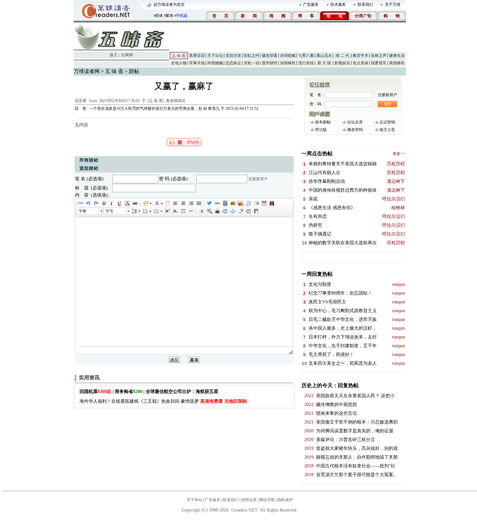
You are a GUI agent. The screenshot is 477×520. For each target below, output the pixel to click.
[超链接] (217, 203)
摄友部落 (269, 55)
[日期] (264, 203)
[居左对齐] (175, 203)
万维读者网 (87, 71)
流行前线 (306, 63)
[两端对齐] (198, 203)
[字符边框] (127, 203)
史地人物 (179, 63)
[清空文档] (167, 203)
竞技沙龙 (233, 55)
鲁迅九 (214, 108)
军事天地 (197, 63)
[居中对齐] (183, 203)
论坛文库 (355, 122)
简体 (159, 15)
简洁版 (321, 129)
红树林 (127, 55)
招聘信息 (249, 500)
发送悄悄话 (175, 100)
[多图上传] (240, 203)
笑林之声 (378, 55)
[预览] (209, 211)
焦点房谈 (360, 63)
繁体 (169, 15)
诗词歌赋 (288, 55)
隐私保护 (285, 500)
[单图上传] (232, 203)
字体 (82, 211)
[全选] (201, 211)
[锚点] (232, 211)
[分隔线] (191, 211)
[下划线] (119, 203)
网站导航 (267, 500)
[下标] (175, 211)
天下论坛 (215, 55)
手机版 (182, 15)
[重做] (95, 203)
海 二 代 (342, 55)
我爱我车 (378, 63)
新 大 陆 (324, 63)
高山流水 (324, 55)
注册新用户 (258, 179)
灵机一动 (251, 63)
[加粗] (103, 203)
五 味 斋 (179, 55)
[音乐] (248, 203)
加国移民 (288, 63)
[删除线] (134, 203)
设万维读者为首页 (169, 4)
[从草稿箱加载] (256, 211)
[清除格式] (240, 211)
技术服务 (338, 4)
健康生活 (397, 55)
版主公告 (387, 129)
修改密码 (355, 129)
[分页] (225, 211)
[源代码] (80, 203)
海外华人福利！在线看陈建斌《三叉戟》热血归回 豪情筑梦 (163, 401)
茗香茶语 (197, 55)
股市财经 (269, 63)
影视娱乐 (342, 63)
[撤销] (88, 203)
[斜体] (111, 203)
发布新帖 (323, 122)
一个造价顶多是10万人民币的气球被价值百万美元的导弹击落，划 (145, 108)
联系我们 (365, 4)
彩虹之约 (251, 55)
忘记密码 (387, 122)
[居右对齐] (191, 203)
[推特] (209, 203)
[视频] (225, 203)
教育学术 (360, 55)
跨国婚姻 (215, 63)
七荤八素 (306, 55)
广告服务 (311, 4)
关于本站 (194, 500)
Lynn (93, 100)
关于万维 (392, 4)
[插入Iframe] (256, 203)
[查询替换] (271, 203)
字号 (109, 211)
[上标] (167, 211)
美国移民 (397, 63)
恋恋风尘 (233, 63)
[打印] (217, 211)
